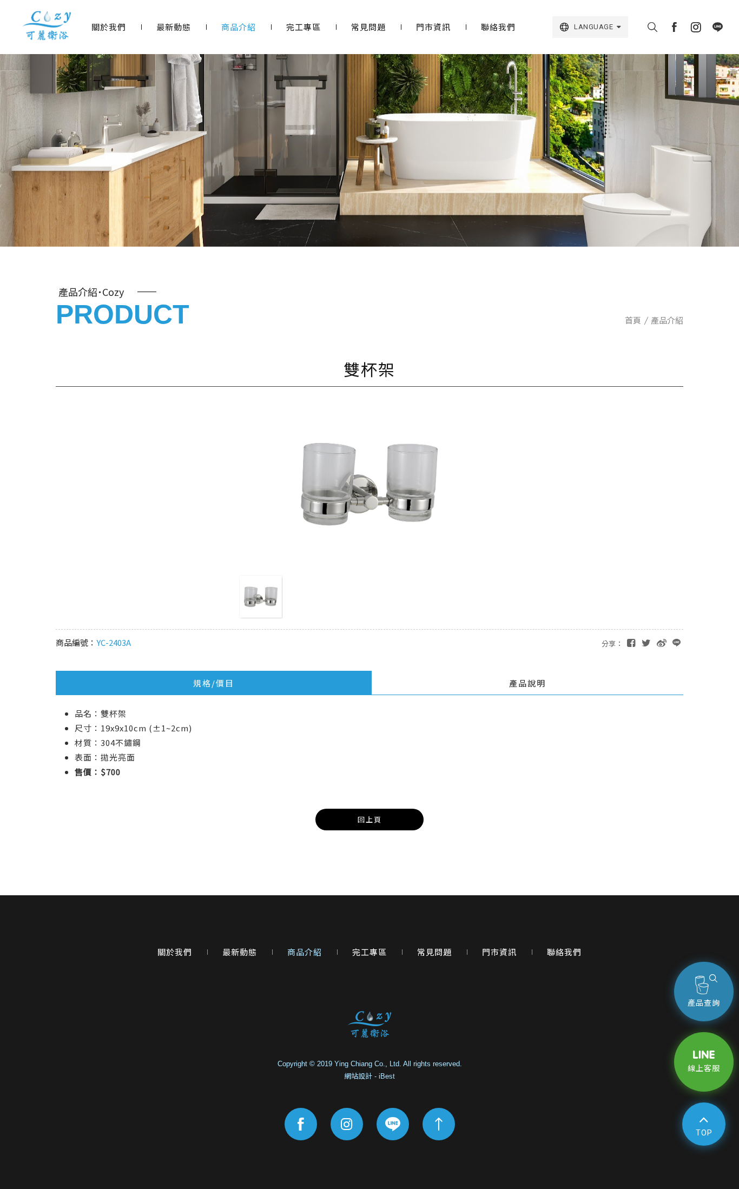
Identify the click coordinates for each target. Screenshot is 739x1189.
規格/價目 (213, 683)
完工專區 (303, 26)
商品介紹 (238, 26)
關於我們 (108, 26)
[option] (369, 150)
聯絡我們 (498, 26)
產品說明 (527, 683)
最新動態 (173, 26)
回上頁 (370, 819)
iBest (387, 1076)
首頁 (633, 320)
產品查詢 (704, 1003)
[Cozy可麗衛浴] (46, 26)
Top (704, 1132)
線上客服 (704, 1068)
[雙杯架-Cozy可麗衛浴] (646, 642)
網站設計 (358, 1076)
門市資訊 (433, 26)
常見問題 (368, 26)
